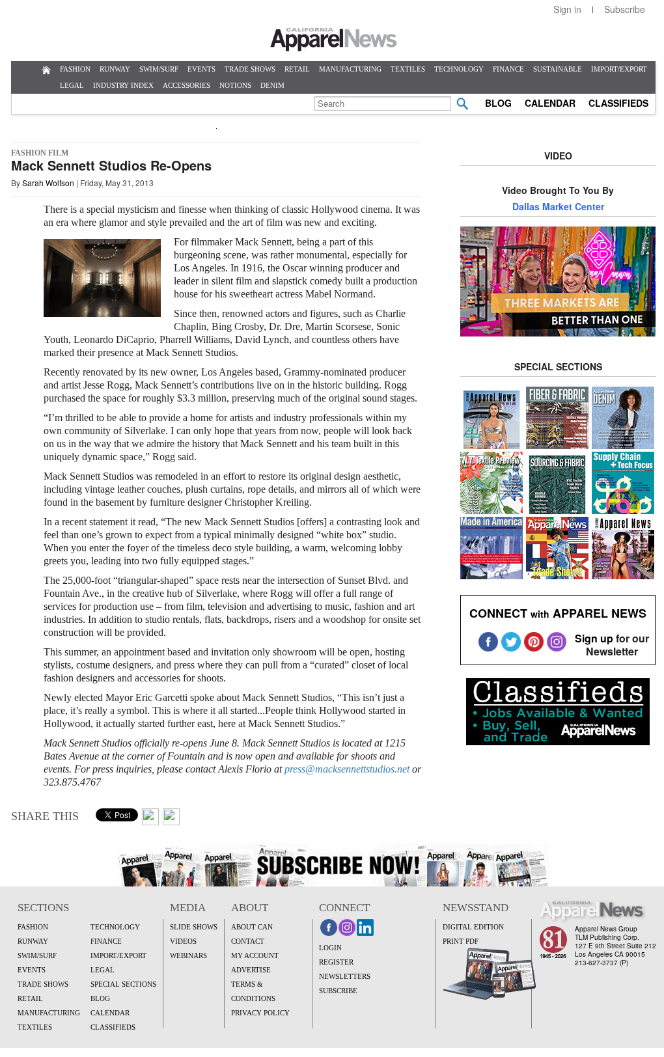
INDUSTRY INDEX (123, 85)
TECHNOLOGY (459, 69)
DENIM (272, 85)
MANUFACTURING (350, 69)
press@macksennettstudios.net (346, 769)
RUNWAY (115, 69)
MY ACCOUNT (255, 955)
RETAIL (297, 69)
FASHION (75, 69)
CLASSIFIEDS (618, 102)
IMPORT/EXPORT (619, 69)
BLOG (498, 102)
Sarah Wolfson (48, 182)
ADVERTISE (251, 970)
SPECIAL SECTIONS (123, 984)
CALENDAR (550, 102)
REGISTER (336, 962)
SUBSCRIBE (338, 991)
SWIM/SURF (158, 69)
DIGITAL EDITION (473, 927)
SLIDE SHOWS (193, 927)
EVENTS (201, 69)
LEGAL (72, 85)
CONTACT (247, 941)
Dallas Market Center (558, 206)
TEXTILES (408, 69)
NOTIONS (235, 85)
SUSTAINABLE (557, 69)
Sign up (594, 638)
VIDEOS (183, 941)
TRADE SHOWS (250, 69)
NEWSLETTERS (344, 976)
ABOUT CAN (252, 927)
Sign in (567, 9)
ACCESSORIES (186, 85)
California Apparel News (333, 39)
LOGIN (330, 948)
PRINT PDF (460, 941)
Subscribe (624, 9)
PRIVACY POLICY (260, 1013)
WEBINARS (188, 955)
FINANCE (508, 69)
